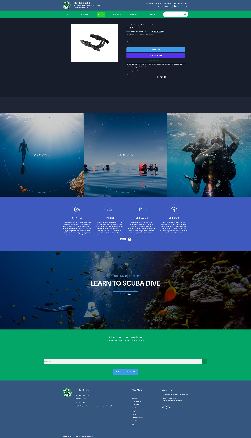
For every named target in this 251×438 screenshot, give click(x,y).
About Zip (135, 421)
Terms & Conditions (138, 417)
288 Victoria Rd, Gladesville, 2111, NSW (88, 5)
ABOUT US (133, 14)
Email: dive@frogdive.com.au (172, 401)
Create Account (165, 6)
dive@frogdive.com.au (83, 7)
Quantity (129, 41)
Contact (134, 414)
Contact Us (151, 14)
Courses (134, 398)
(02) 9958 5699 (82, 3)
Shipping (136, 35)
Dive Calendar (136, 401)
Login (178, 6)
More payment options (156, 60)
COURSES (67, 14)
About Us (135, 408)
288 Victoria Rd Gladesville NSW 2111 (175, 394)
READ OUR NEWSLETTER (125, 371)
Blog (133, 424)
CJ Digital (90, 436)
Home (134, 395)
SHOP (100, 14)
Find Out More (125, 294)
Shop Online (136, 404)
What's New (117, 14)
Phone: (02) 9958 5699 (170, 398)
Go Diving (84, 14)
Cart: (186, 6)
